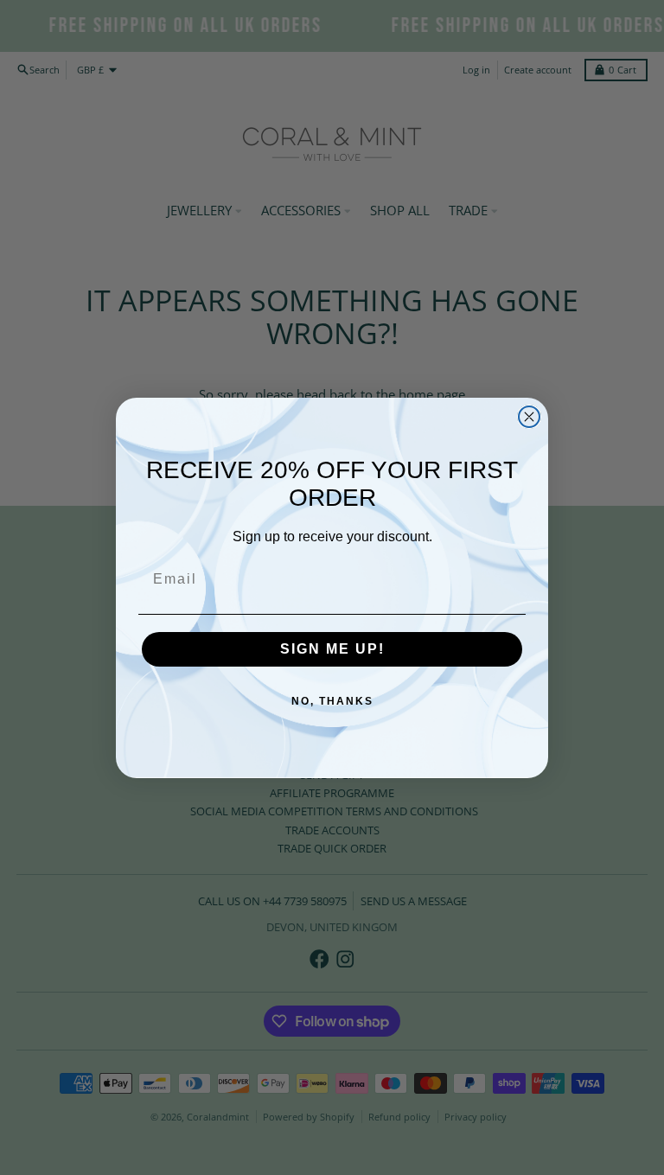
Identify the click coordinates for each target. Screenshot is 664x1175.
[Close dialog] (529, 416)
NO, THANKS (332, 701)
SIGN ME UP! (332, 649)
